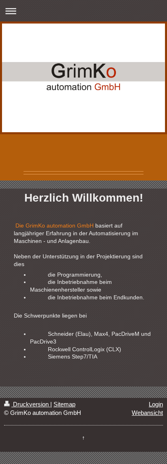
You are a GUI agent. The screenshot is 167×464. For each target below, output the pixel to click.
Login (156, 404)
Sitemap (64, 404)
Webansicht (147, 412)
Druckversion (30, 404)
